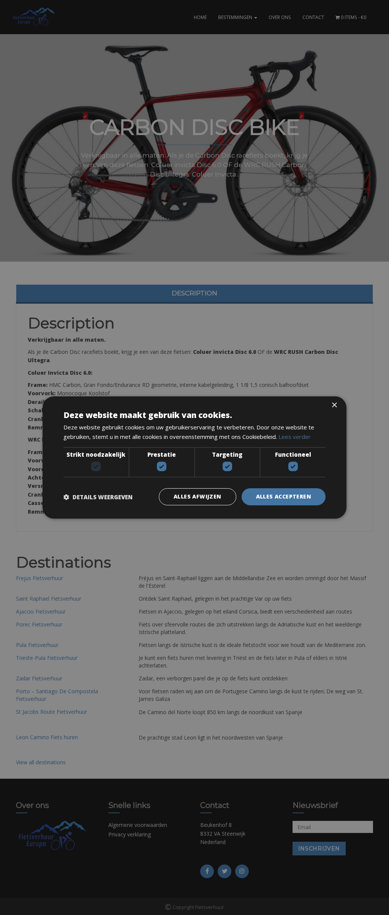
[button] (98, 497)
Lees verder (294, 436)
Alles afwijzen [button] (197, 496)
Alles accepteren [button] (283, 496)
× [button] (334, 405)
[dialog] (194, 457)
